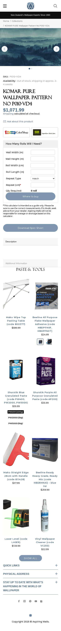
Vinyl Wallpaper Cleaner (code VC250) (45, 542)
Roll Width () (15, 165)
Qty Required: (14, 191)
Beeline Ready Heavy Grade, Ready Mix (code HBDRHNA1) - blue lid (44, 479)
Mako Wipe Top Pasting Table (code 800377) (16, 321)
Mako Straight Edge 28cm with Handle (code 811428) (15, 476)
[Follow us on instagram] (25, 601)
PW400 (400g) (15, 412)
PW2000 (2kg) (15, 417)
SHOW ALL (30, 558)
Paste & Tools (30, 269)
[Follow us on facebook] (19, 601)
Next (56, 49)
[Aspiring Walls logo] (30, 5)
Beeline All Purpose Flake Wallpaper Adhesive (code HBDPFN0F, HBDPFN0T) (45, 324)
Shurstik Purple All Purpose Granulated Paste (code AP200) (45, 396)
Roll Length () (15, 172)
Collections (17, 21)
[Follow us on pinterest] (30, 601)
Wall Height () (15, 159)
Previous (5, 49)
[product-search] (56, 6)
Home (6, 21)
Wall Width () (14, 152)
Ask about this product (20, 121)
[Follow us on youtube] (36, 601)
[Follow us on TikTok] (41, 601)
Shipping (8, 113)
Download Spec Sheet (30, 228)
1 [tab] (29, 68)
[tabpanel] (30, 47)
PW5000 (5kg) (15, 423)
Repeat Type (13, 178)
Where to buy (30, 196)
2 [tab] (31, 68)
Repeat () (13, 185)
